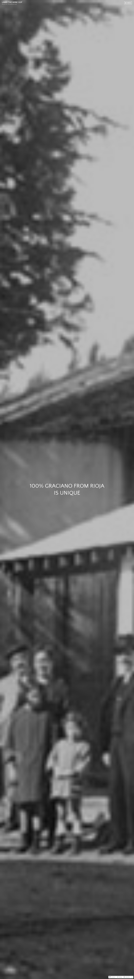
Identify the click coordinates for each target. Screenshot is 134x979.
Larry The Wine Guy (12, 2)
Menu (129, 3)
